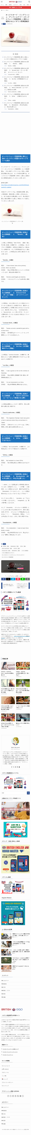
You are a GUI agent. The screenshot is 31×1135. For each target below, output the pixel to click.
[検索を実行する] (28, 792)
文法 (4, 987)
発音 (4, 993)
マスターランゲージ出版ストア (11, 1049)
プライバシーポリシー (7, 1082)
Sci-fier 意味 (17, 548)
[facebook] (11, 767)
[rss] (18, 1096)
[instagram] (15, 767)
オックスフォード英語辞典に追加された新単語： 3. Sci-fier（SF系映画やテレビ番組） (16, 79)
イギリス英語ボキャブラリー (8, 552)
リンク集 (4, 1075)
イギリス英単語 (25, 550)
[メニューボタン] (1, 1)
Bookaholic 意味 (15, 546)
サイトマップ (5, 1085)
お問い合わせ (5, 1069)
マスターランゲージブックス (10, 1052)
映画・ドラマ (6, 990)
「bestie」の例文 (11, 65)
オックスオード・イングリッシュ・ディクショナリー (13, 554)
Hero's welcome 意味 (7, 548)
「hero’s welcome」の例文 (14, 91)
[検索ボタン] (29, 1)
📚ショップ (5, 1079)
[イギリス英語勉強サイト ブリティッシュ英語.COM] (15, 1)
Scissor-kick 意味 (6, 550)
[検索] (23, 1096)
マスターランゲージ (8, 1054)
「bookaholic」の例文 (12, 109)
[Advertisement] (15, 132)
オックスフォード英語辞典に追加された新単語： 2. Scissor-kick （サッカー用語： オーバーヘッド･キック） (16, 70)
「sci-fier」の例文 (11, 83)
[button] (3, 579)
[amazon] (17, 767)
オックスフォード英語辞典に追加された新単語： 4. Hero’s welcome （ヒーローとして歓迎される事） (16, 87)
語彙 (4, 23)
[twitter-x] (13, 767)
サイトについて (6, 1065)
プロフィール (5, 1072)
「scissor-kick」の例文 (13, 74)
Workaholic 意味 (16, 550)
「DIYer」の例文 (11, 100)
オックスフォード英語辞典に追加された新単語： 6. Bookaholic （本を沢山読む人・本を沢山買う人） (16, 105)
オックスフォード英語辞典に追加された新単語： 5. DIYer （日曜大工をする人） (16, 96)
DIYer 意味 (23, 546)
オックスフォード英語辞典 (7, 557)
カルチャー (6, 980)
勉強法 (5, 983)
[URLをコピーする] (27, 579)
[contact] (19, 767)
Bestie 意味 (6, 546)
